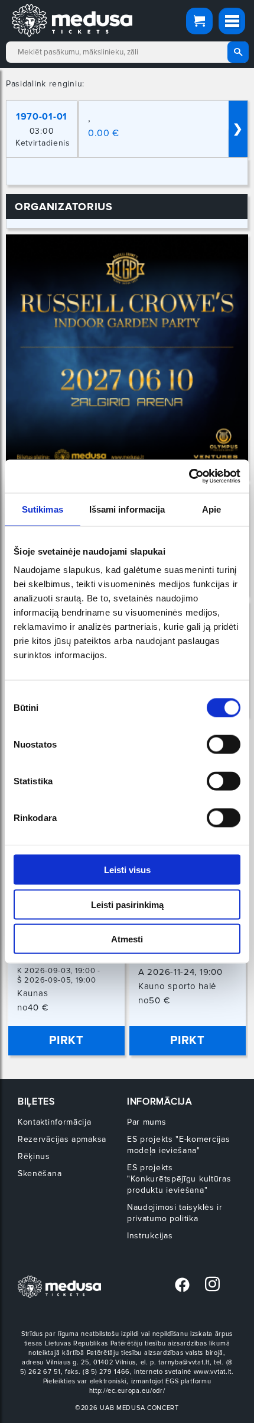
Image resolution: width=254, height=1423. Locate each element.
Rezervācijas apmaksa (62, 1139)
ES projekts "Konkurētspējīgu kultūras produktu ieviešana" (179, 1179)
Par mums (147, 1122)
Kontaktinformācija (55, 1122)
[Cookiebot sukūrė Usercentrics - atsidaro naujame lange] (188, 476)
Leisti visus (127, 870)
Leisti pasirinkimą (127, 904)
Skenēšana (39, 1173)
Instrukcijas (149, 1236)
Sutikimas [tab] (42, 509)
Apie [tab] (211, 509)
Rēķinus (34, 1156)
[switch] (223, 744)
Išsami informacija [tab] (127, 509)
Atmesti (127, 939)
